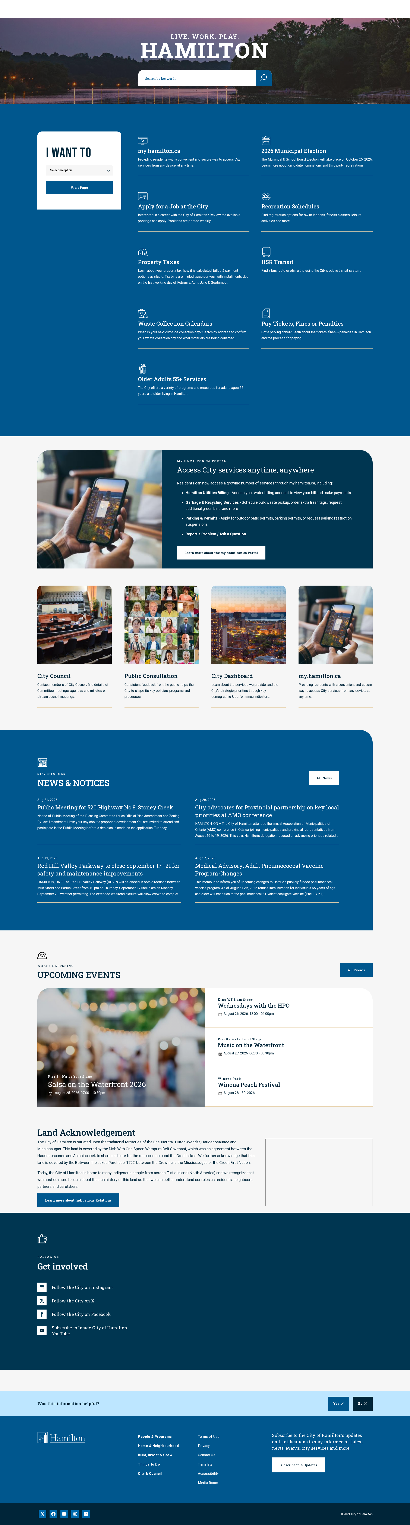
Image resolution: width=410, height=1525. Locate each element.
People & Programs (155, 1437)
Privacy (204, 1446)
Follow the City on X (73, 1301)
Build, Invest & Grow (155, 1455)
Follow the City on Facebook (81, 1314)
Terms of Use (209, 1437)
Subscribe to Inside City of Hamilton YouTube (89, 1330)
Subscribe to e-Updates (298, 1465)
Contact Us (206, 1455)
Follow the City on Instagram (82, 1287)
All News (324, 778)
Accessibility (208, 1474)
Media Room (208, 1483)
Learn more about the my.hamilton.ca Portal (221, 553)
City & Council (150, 1474)
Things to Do (149, 1464)
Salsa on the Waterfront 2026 (97, 1084)
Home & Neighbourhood (158, 1446)
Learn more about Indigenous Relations (78, 1200)
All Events (356, 970)
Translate (205, 1464)
